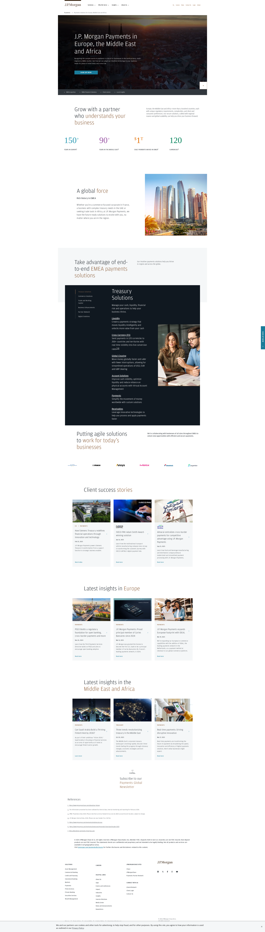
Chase (128, 869)
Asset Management (71, 869)
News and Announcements (104, 906)
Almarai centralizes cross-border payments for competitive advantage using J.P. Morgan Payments (172, 537)
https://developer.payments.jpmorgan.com (82, 831)
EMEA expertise (71, 92)
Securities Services (70, 895)
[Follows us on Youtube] (177, 872)
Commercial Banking (71, 872)
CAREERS (98, 865)
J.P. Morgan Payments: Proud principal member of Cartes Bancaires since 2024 (129, 632)
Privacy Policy (78, 928)
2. (68, 810)
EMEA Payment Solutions (89, 92)
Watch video (78, 562)
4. (68, 818)
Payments (68, 885)
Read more (119, 562)
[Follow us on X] (163, 872)
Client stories (107, 92)
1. (68, 805)
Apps (97, 883)
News (182, 5)
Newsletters (99, 909)
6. (68, 827)
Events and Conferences (103, 886)
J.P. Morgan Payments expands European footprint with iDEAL (171, 631)
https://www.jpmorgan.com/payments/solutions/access (85, 822)
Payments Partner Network (134, 875)
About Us (124, 5)
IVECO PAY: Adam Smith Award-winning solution (130, 534)
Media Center (100, 902)
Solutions (91, 5)
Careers (178, 5)
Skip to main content (8, 2)
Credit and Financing (71, 875)
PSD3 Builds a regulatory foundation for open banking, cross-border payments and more (90, 632)
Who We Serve (102, 5)
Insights (114, 5)
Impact (98, 889)
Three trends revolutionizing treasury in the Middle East (129, 731)
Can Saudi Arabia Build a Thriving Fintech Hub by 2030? (90, 731)
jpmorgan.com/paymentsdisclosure (90, 847)
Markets (67, 882)
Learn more (78, 756)
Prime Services (69, 889)
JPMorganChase (131, 872)
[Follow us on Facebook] (167, 872)
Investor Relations (101, 899)
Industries (99, 892)
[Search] (173, 5)
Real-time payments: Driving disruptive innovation (170, 731)
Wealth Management (71, 899)
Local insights (121, 92)
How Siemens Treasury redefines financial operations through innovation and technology (90, 534)
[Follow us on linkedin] (158, 872)
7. (68, 831)
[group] (203, 85)
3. (68, 814)
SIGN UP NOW (86, 72)
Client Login (130, 890)
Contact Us (188, 5)
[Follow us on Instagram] (172, 872)
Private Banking (70, 892)
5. (68, 822)
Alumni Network (131, 887)
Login (194, 5)
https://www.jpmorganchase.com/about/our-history (84, 805)
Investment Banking (71, 879)
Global (198, 5)
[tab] (87, 292)
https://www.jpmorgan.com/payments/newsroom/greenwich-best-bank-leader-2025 (94, 826)
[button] (262, 926)
